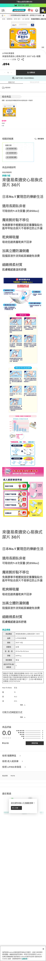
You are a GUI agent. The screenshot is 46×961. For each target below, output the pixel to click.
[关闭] (43, 948)
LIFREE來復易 (8, 53)
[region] (23, 953)
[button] (43, 10)
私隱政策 (24, 959)
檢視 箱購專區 (9, 756)
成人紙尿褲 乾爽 (11, 153)
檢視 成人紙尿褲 (10, 761)
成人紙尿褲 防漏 (11, 148)
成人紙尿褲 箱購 (11, 157)
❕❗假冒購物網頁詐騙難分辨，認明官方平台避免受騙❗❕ (25, 15)
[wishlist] (18, 59)
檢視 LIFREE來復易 (12, 767)
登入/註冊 (15, 808)
